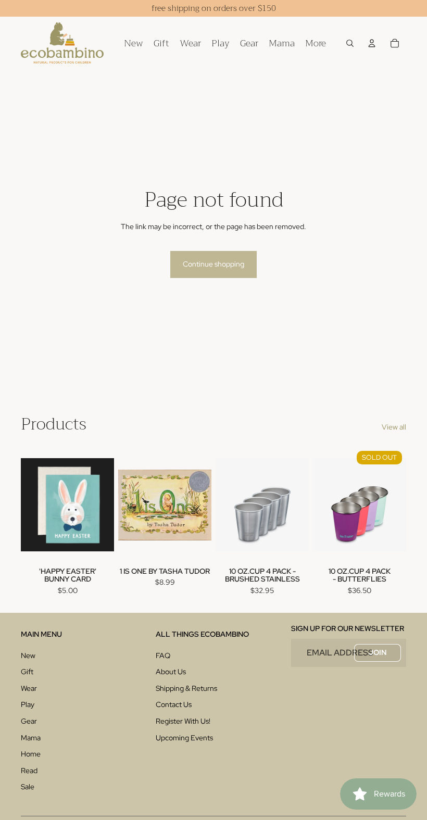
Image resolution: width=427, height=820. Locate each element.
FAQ (163, 655)
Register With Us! (183, 721)
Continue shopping (213, 264)
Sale (27, 786)
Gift (27, 671)
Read (29, 770)
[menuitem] (315, 42)
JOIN (377, 652)
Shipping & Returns (186, 688)
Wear (29, 688)
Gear (29, 721)
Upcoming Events (184, 737)
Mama (31, 737)
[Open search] (349, 43)
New (28, 655)
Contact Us (174, 704)
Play (27, 704)
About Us (171, 671)
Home (31, 754)
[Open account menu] (371, 43)
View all (394, 427)
